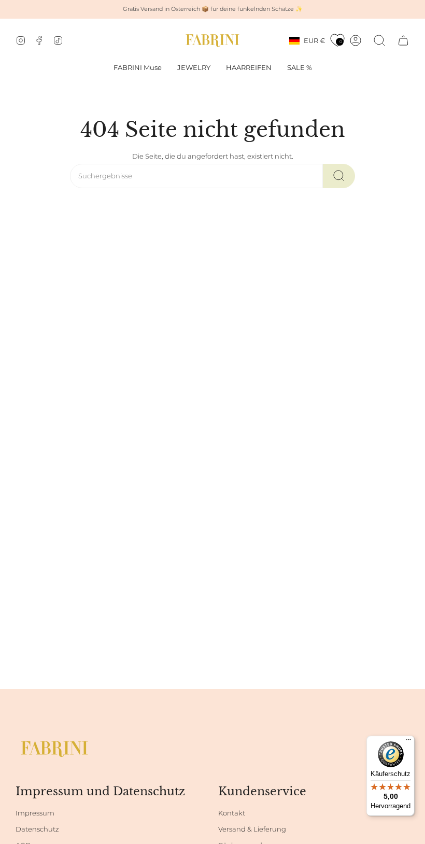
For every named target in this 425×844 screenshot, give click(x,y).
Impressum (35, 813)
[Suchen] (339, 176)
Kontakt (231, 813)
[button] (193, 68)
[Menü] (408, 742)
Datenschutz (37, 829)
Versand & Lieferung (252, 829)
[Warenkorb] (403, 40)
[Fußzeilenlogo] (54, 748)
